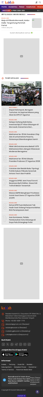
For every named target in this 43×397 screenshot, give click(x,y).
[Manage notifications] (37, 392)
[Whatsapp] (12, 344)
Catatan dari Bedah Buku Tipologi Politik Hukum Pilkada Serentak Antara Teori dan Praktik (24, 171)
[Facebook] (3, 344)
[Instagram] (20, 344)
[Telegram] (16, 344)
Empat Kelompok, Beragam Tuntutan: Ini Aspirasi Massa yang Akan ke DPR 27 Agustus (24, 112)
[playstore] (21, 356)
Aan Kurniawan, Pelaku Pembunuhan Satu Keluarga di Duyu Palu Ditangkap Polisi (22, 220)
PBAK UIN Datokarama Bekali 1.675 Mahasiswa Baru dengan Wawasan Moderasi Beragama (24, 149)
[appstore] (7, 356)
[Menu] (2, 2)
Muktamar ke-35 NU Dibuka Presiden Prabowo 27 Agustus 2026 (24, 160)
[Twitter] (8, 344)
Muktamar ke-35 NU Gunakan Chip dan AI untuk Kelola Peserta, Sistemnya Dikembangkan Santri (24, 136)
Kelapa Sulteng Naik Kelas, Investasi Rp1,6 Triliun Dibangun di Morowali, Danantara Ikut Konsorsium (24, 126)
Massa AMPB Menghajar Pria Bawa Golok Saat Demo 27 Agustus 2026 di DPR (24, 195)
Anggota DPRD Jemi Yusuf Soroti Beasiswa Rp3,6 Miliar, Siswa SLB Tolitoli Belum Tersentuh (23, 183)
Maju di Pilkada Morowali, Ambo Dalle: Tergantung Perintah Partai (15, 23)
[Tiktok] (29, 344)
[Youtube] (25, 344)
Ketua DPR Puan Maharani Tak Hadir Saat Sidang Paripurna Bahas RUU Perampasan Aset (24, 207)
